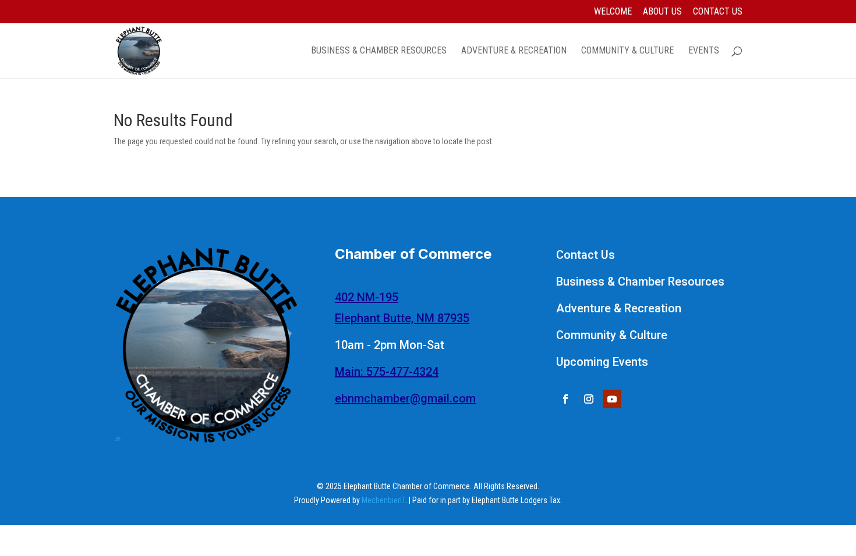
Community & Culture (627, 51)
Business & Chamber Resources (379, 51)
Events (703, 51)
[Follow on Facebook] (565, 399)
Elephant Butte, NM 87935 (402, 318)
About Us (662, 12)
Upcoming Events (602, 362)
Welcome (613, 12)
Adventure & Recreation (514, 51)
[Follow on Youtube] (612, 399)
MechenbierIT (383, 500)
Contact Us (717, 12)
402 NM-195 (366, 297)
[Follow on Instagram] (588, 399)
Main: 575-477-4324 (386, 372)
